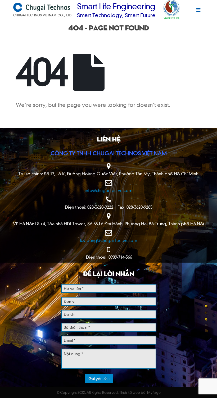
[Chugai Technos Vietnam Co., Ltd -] (42, 9)
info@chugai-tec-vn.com (109, 190)
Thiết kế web (129, 392)
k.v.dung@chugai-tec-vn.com (108, 240)
